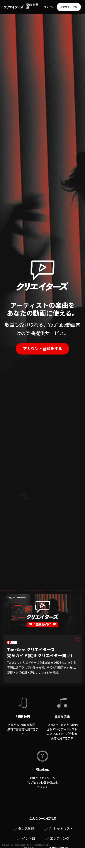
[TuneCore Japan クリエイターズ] (13, 7)
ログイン (48, 7)
